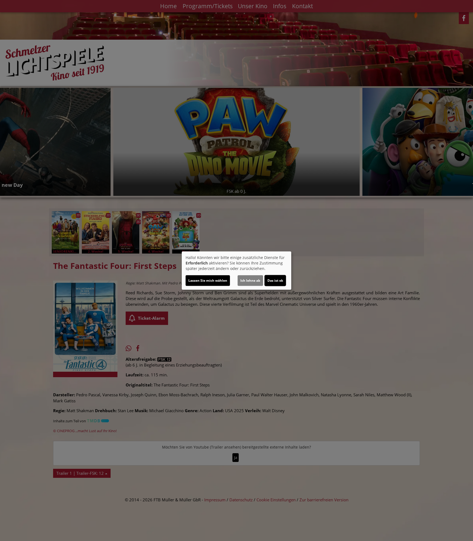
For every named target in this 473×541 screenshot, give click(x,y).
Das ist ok (275, 280)
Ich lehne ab (250, 280)
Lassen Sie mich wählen (207, 280)
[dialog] (236, 270)
